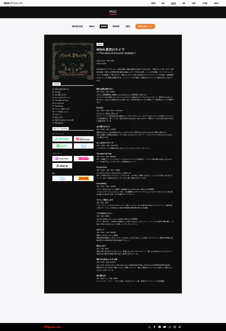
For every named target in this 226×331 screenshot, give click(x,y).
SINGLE (92, 26)
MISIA (145, 26)
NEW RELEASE (77, 26)
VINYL (128, 26)
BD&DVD (116, 26)
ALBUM (104, 26)
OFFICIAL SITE (13, 3)
